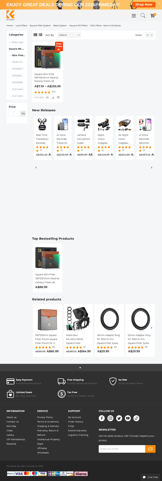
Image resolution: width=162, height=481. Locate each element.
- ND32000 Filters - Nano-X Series (18, 82)
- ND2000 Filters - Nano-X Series (18, 76)
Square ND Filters (78, 26)
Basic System (60, 26)
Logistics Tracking (78, 435)
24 (148, 35)
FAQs (71, 426)
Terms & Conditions (48, 422)
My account (74, 417)
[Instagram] (110, 418)
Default (63, 35)
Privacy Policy (45, 417)
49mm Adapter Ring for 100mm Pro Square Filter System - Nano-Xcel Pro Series (109, 339)
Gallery (10, 435)
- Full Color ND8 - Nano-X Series (18, 89)
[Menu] (133, 16)
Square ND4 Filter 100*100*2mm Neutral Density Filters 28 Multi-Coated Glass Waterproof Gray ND (46, 78)
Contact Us (12, 422)
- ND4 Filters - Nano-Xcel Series (18, 55)
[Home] (10, 15)
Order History (75, 422)
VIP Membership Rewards (15, 441)
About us (11, 417)
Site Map (11, 426)
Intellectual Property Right (48, 441)
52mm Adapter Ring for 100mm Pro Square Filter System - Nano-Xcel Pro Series (140, 339)
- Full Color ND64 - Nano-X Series (18, 96)
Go (23, 113)
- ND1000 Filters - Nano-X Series (18, 69)
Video (9, 431)
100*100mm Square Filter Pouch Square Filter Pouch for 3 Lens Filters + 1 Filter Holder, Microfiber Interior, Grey (46, 339)
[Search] (143, 16)
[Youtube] (128, 418)
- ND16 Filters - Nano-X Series (18, 62)
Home (9, 26)
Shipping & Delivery (48, 426)
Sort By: (49, 35)
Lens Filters (21, 26)
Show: (138, 35)
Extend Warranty (77, 431)
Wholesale (43, 453)
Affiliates (42, 448)
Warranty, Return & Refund (47, 433)
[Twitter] (119, 418)
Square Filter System (40, 26)
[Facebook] (102, 418)
